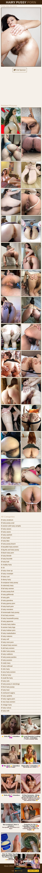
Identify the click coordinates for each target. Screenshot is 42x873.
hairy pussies (7, 660)
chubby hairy (7, 565)
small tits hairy (7, 678)
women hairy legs (8, 627)
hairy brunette (7, 559)
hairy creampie (7, 573)
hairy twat (5, 690)
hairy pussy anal (8, 523)
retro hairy (6, 669)
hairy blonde (6, 556)
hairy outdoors (7, 654)
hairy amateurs (7, 520)
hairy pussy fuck (8, 591)
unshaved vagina (8, 693)
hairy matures (7, 636)
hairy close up (7, 571)
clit (3, 568)
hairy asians (6, 529)
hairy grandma (7, 600)
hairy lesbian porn (8, 630)
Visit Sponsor (21, 70)
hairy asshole (7, 535)
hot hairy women (8, 615)
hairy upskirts (7, 696)
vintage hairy (7, 705)
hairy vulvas (6, 708)
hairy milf (5, 639)
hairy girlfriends (8, 594)
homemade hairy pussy (10, 612)
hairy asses (6, 532)
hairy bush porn (8, 606)
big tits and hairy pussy (10, 550)
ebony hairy (6, 579)
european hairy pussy (10, 582)
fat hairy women (8, 588)
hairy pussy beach (9, 544)
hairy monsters (7, 609)
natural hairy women (9, 645)
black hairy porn (8, 553)
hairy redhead (7, 666)
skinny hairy (6, 675)
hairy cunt (5, 576)
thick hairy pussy (8, 687)
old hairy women (8, 648)
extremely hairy (7, 585)
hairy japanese (7, 621)
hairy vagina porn (8, 699)
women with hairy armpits (11, 526)
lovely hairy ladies (8, 624)
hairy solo (5, 681)
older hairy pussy (8, 651)
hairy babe (6, 538)
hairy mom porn (8, 642)
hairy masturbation (9, 633)
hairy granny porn (8, 603)
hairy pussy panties (9, 657)
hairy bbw (5, 541)
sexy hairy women (8, 672)
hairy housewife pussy (10, 618)
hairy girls (5, 597)
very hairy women (8, 702)
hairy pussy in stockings (11, 684)
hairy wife (5, 711)
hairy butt (5, 562)
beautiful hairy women (10, 547)
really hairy (6, 663)
